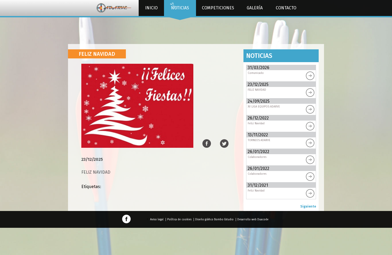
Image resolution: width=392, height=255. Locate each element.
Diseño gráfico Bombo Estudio (214, 219)
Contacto (286, 7)
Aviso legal (156, 219)
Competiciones (218, 7)
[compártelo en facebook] (206, 145)
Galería (255, 7)
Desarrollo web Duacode (253, 219)
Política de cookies (179, 219)
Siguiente (308, 206)
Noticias (180, 7)
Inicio (151, 7)
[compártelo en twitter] (224, 145)
